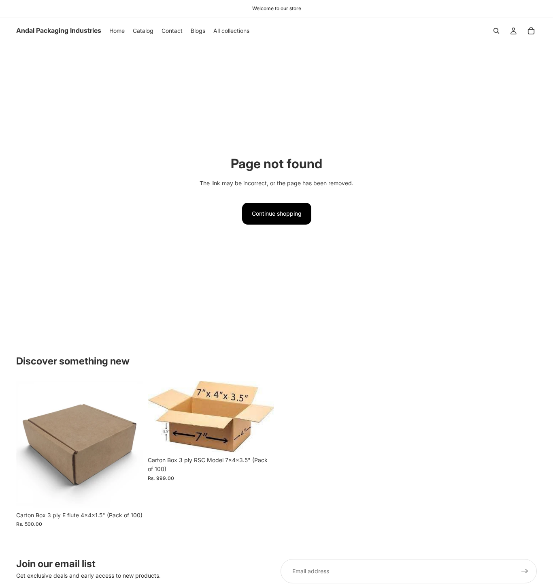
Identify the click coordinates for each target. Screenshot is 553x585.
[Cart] (531, 31)
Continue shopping (277, 213)
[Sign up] (524, 571)
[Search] (496, 31)
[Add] (130, 495)
